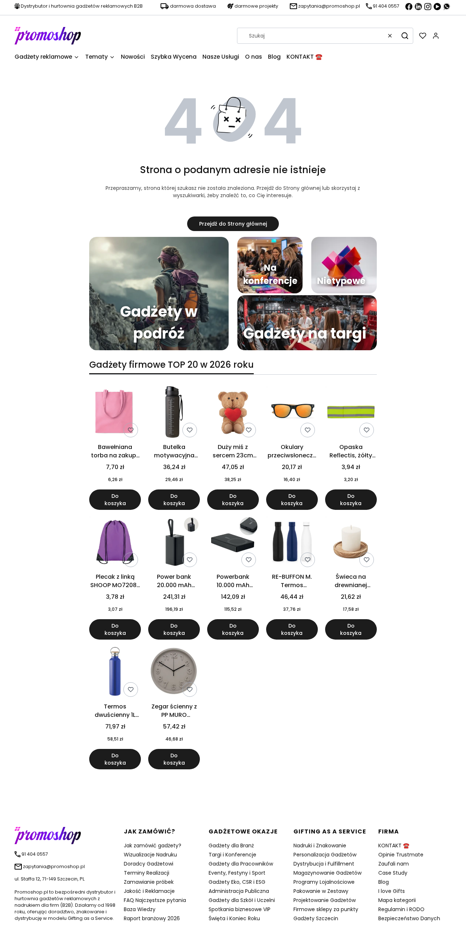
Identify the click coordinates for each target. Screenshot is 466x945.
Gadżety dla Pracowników (241, 863)
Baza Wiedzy (139, 909)
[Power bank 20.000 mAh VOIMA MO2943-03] (174, 543)
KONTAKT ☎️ (393, 845)
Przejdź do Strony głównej (233, 223)
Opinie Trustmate (400, 854)
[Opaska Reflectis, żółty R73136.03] (351, 413)
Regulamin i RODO (401, 909)
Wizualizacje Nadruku (150, 854)
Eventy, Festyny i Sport (237, 872)
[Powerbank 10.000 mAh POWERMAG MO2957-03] (233, 543)
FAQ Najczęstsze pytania (155, 900)
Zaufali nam (393, 863)
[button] (404, 36)
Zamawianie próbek (149, 882)
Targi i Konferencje (232, 854)
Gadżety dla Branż (231, 845)
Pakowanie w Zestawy (320, 891)
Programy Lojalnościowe (324, 882)
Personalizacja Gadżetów (324, 854)
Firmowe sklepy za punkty (325, 909)
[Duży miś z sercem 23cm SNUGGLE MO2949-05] (233, 413)
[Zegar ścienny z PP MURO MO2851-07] (174, 672)
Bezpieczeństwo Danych (409, 918)
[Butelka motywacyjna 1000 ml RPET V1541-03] (174, 413)
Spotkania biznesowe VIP (239, 909)
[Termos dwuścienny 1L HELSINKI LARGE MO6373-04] (115, 672)
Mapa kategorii (397, 900)
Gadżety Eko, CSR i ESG (237, 882)
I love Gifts (391, 891)
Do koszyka (115, 499)
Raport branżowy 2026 (152, 918)
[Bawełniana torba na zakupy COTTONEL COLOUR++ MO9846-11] (115, 413)
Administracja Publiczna (239, 891)
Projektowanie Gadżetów (324, 900)
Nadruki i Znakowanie (319, 845)
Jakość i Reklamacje (149, 891)
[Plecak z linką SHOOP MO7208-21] (115, 543)
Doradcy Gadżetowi (148, 863)
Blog (383, 882)
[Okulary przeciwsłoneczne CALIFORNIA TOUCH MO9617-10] (292, 413)
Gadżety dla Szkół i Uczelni (242, 900)
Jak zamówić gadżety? (152, 845)
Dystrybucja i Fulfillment (323, 863)
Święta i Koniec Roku (234, 918)
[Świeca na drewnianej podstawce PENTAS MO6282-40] (351, 543)
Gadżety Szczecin (315, 918)
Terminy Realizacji (146, 872)
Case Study (392, 872)
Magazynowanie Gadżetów (327, 872)
